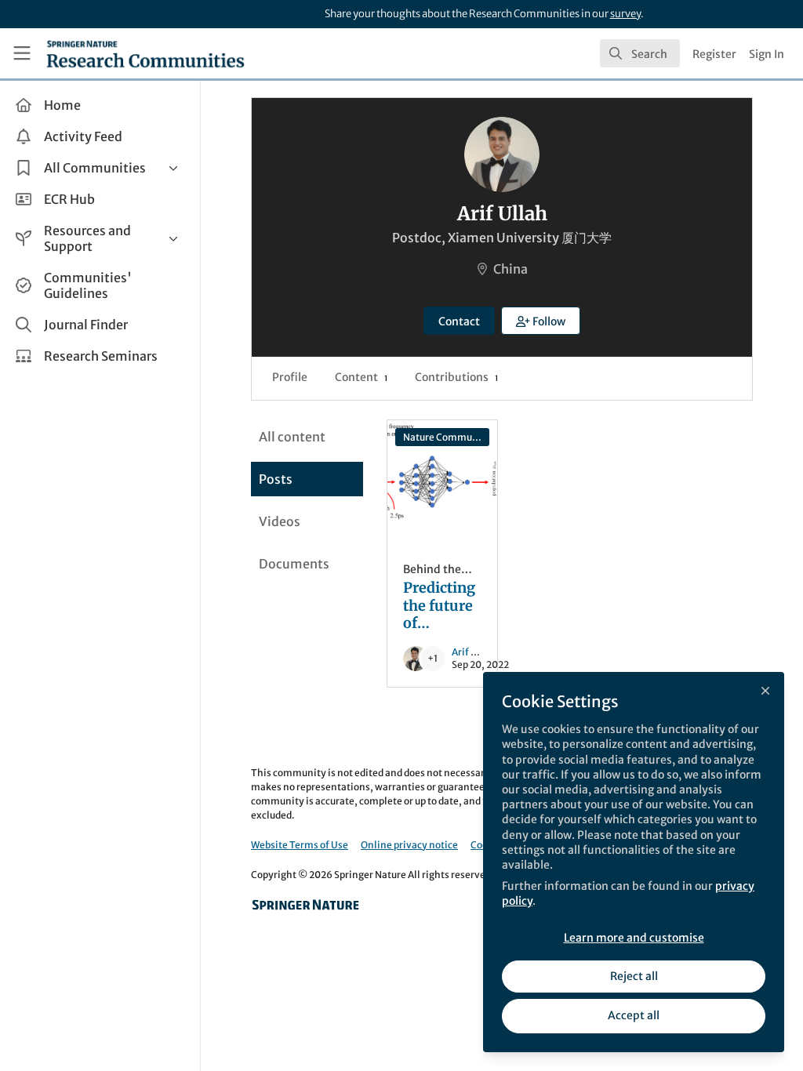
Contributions (456, 377)
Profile (289, 377)
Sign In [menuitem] (766, 54)
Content (361, 377)
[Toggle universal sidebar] (22, 53)
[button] (541, 321)
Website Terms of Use (299, 845)
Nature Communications (446, 437)
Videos (279, 521)
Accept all (633, 1015)
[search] (640, 53)
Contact (459, 321)
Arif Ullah (474, 652)
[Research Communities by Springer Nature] (306, 905)
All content (292, 437)
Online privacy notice (409, 845)
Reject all (634, 976)
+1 (432, 658)
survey (625, 13)
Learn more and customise (634, 938)
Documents (294, 564)
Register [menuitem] (714, 54)
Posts (275, 479)
